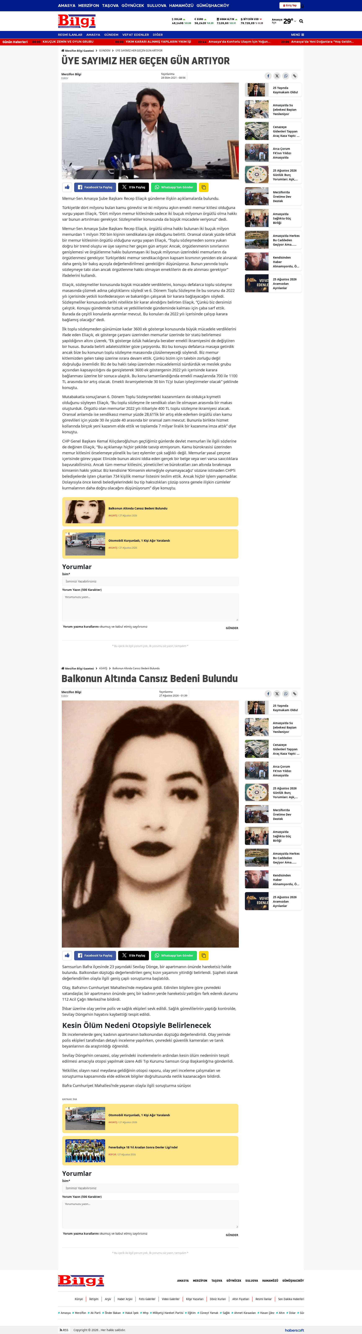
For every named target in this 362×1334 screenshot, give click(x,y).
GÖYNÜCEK (133, 6)
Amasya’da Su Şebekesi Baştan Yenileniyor (284, 109)
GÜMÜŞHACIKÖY (213, 6)
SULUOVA (156, 6)
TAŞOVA (110, 6)
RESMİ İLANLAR (70, 34)
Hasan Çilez (265, 1313)
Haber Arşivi (125, 1299)
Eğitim (190, 1313)
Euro (200, 19)
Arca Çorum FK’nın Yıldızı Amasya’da (282, 153)
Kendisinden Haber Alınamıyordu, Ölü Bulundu (286, 261)
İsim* (66, 574)
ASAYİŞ (103, 668)
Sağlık (225, 1313)
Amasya (64, 1313)
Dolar (178, 19)
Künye (79, 1299)
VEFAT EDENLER (135, 34)
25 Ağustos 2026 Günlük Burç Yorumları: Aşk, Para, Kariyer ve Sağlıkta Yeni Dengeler (285, 174)
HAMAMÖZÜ (181, 6)
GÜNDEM (111, 34)
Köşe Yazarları (194, 1299)
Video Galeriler (171, 1299)
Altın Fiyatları (240, 1299)
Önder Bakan (111, 1313)
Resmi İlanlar (264, 1299)
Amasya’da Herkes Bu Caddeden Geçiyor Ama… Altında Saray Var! (286, 240)
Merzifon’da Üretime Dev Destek (282, 196)
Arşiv (108, 1299)
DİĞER (158, 34)
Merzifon (79, 1313)
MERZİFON (88, 6)
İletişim (93, 1299)
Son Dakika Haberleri (291, 1299)
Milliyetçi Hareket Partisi (166, 1313)
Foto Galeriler (147, 1299)
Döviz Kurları (218, 1299)
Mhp (144, 1313)
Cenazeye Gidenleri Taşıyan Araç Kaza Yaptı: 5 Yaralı (286, 131)
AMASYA (66, 6)
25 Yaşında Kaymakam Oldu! (285, 90)
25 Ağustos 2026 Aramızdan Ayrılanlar (285, 283)
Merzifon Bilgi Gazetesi (79, 51)
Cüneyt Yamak (207, 1313)
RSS (65, 1330)
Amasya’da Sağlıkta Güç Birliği (282, 218)
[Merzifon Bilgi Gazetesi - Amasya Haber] (81, 1280)
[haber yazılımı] (294, 1330)
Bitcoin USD (251, 19)
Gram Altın (227, 19)
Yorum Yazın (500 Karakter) (82, 590)
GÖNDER (232, 628)
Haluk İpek (130, 1313)
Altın (280, 1313)
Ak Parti (94, 1313)
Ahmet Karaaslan (243, 1313)
